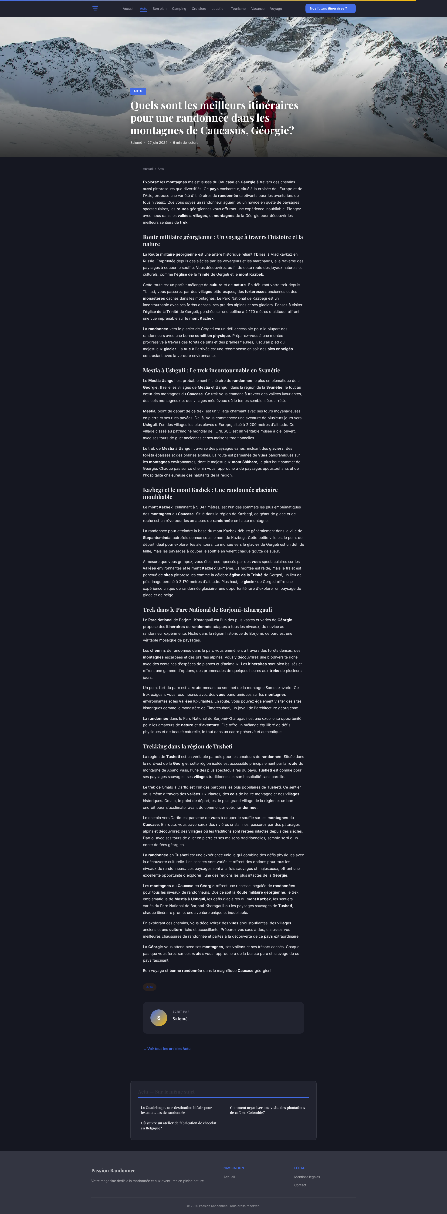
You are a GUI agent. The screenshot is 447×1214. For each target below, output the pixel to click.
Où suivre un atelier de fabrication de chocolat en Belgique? (178, 1125)
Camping (179, 8)
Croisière (199, 8)
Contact (300, 1185)
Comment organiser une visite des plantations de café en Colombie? (267, 1110)
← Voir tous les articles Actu (166, 1048)
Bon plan (159, 8)
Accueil (128, 8)
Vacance (257, 8)
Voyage (276, 8)
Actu (143, 8)
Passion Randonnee (113, 1170)
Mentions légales (307, 1177)
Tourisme (238, 8)
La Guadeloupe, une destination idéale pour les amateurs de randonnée (176, 1110)
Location (218, 8)
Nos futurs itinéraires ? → (330, 8)
